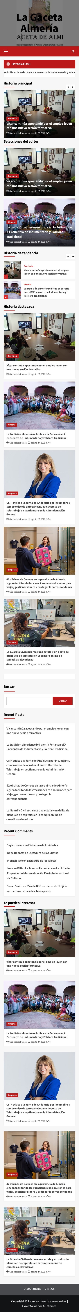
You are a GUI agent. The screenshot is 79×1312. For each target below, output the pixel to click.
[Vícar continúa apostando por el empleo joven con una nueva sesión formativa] (39, 337)
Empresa (28, 283)
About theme (32, 1288)
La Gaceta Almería (39, 23)
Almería (11, 222)
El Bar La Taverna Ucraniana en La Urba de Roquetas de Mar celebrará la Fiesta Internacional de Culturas (38, 873)
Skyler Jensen (15, 845)
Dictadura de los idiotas (43, 845)
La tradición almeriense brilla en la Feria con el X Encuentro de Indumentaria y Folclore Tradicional (39, 232)
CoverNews (29, 1306)
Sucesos (12, 642)
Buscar (9, 686)
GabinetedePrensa (18, 133)
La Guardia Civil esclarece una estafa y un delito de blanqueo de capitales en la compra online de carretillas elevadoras (37, 656)
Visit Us (50, 1288)
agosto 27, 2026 (38, 133)
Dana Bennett (15, 852)
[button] (7, 51)
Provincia (12, 118)
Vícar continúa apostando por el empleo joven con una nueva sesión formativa (39, 125)
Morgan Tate (15, 860)
